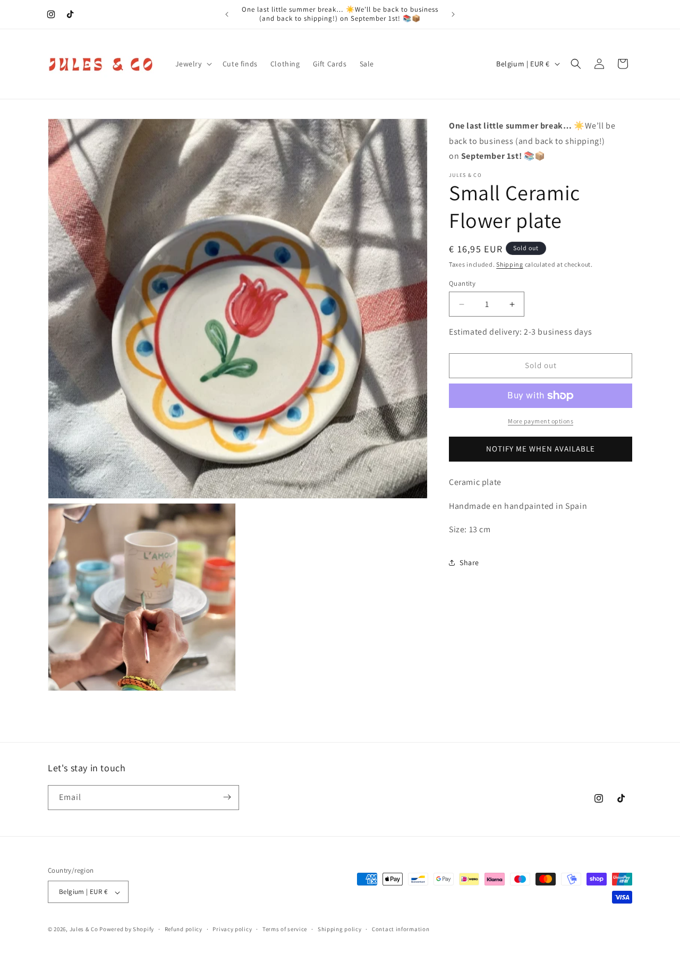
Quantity (462, 283)
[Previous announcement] (227, 14)
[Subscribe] (227, 797)
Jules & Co (84, 929)
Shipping (509, 264)
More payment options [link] (540, 421)
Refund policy (183, 929)
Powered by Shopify (126, 929)
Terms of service (284, 929)
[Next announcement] (453, 14)
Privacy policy (232, 929)
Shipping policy (340, 929)
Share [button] (469, 562)
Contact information (400, 929)
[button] (192, 64)
